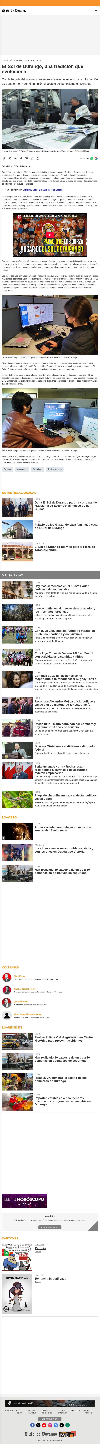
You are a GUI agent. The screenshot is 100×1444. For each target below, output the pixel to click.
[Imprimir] (38, 158)
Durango (7, 469)
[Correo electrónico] (26, 158)
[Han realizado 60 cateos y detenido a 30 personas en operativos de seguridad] (17, 1061)
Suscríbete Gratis (49, 1227)
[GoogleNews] (56, 1425)
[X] (10, 158)
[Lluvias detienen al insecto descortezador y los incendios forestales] (17, 613)
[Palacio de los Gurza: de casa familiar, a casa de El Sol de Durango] (17, 529)
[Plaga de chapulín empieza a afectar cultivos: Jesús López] (17, 800)
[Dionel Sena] (7, 977)
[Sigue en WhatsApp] (92, 158)
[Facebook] (4, 158)
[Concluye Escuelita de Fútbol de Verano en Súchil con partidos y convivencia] (17, 636)
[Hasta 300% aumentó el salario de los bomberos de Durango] (17, 1082)
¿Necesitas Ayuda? (49, 1419)
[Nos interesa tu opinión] (50, 1403)
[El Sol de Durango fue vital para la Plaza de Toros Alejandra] (17, 551)
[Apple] (62, 1425)
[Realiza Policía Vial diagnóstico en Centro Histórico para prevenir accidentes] (17, 1041)
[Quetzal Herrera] (7, 1003)
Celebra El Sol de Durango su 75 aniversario (43, 190)
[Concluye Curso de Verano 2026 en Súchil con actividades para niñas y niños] (17, 658)
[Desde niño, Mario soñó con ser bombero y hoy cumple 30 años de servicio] (17, 729)
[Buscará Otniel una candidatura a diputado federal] (17, 750)
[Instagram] (50, 1425)
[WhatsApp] (15, 158)
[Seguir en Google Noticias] (96, 158)
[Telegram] (20, 158)
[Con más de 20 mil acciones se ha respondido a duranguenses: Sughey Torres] (17, 682)
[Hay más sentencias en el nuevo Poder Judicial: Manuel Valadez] (17, 591)
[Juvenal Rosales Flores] (7, 990)
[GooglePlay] (67, 1425)
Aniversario (22, 469)
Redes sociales (55, 469)
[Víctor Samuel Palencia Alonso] (7, 1015)
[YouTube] (44, 1425)
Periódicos (37, 469)
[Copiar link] (32, 158)
